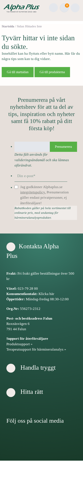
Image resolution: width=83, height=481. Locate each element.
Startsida (8, 26)
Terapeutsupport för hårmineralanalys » (36, 349)
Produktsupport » (19, 344)
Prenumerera (63, 146)
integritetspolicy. (33, 192)
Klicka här (46, 294)
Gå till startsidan (18, 72)
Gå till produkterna (52, 72)
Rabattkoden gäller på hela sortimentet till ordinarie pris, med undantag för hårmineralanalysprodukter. (42, 212)
